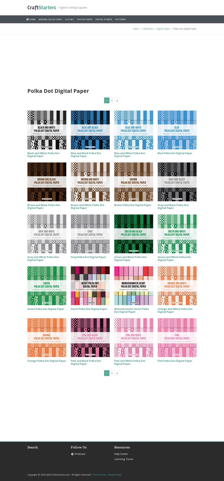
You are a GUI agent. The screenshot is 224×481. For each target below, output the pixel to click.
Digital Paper (84, 19)
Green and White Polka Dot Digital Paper (174, 258)
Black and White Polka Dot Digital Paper (43, 155)
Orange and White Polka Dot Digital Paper (175, 310)
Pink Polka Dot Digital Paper (175, 360)
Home (32, 19)
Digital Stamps (104, 19)
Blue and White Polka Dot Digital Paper (129, 155)
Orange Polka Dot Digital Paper (46, 360)
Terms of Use (99, 474)
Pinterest (79, 454)
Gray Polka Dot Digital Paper (88, 257)
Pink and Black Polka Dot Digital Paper (86, 362)
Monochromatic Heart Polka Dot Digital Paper (131, 310)
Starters (41, 7)
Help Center (121, 454)
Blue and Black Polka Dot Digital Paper (86, 155)
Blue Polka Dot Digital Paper (175, 153)
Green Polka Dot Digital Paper (45, 309)
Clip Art (69, 19)
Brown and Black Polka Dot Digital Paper (43, 206)
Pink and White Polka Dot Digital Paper (129, 362)
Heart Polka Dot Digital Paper (89, 309)
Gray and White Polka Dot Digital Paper (43, 258)
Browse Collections (50, 19)
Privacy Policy (114, 474)
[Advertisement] (112, 60)
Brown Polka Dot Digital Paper (132, 205)
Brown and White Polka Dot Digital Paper (87, 206)
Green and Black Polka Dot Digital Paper (130, 258)
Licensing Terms (123, 459)
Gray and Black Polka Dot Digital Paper (173, 206)
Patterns (120, 19)
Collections (147, 28)
